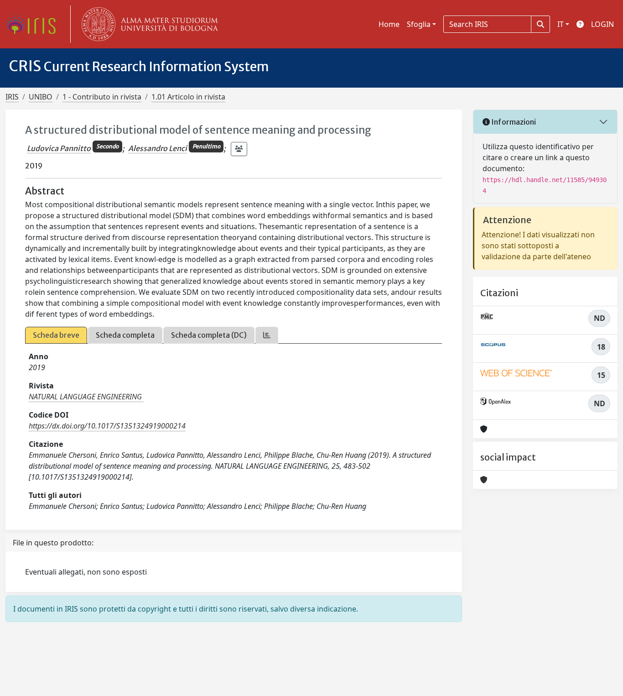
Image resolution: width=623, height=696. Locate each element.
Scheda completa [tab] (125, 335)
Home (389, 24)
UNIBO (40, 97)
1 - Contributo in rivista (101, 97)
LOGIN (602, 24)
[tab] (266, 335)
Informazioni (513, 121)
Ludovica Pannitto (59, 148)
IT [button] (560, 24)
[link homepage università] (147, 24)
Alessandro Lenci (157, 148)
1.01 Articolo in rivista (188, 97)
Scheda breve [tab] (56, 335)
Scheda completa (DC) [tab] (209, 335)
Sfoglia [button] (419, 24)
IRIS (12, 97)
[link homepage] (34, 24)
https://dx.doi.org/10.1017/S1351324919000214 (107, 426)
